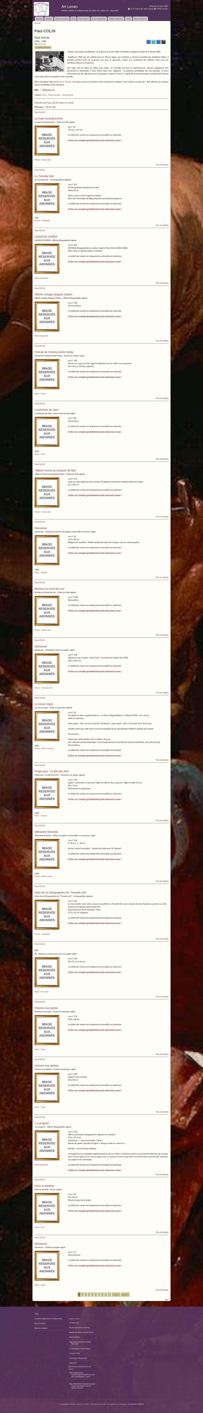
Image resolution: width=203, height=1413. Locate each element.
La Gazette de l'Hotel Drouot (79, 1348)
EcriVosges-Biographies (78, 1358)
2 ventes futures (43, 47)
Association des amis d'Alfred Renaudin (80, 1343)
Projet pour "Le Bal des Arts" (52, 771)
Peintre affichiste (67, 95)
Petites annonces (116, 18)
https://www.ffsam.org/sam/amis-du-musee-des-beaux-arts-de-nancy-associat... (82, 1386)
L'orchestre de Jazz (47, 409)
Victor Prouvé (65, 82)
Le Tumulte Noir (44, 176)
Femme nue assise (46, 1007)
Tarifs (128, 18)
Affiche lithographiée (41, 278)
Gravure (37, 220)
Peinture (37, 160)
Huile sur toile (46, 160)
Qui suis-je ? (84, 18)
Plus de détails (162, 165)
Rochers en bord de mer (49, 588)
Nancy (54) (42, 44)
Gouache (44, 572)
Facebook (148, 42)
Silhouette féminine (46, 831)
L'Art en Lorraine (61, 18)
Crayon (43, 393)
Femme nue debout (47, 1065)
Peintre (44, 95)
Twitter (153, 42)
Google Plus (163, 42)
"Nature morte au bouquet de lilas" (56, 470)
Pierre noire (44, 991)
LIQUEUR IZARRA (46, 236)
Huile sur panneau (48, 748)
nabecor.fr (73, 1363)
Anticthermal (74, 1322)
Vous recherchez (99, 18)
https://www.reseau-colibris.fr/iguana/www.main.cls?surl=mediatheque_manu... (82, 1374)
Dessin (37, 393)
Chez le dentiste (44, 1185)
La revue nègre (44, 704)
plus (166, 1299)
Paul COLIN (40, 112)
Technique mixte (47, 688)
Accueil (39, 18)
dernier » (125, 1294)
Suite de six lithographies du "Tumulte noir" (61, 892)
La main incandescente (49, 118)
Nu (36, 950)
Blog (73, 18)
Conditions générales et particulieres (48, 1318)
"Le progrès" (42, 1123)
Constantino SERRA (136, 1404)
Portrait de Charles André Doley (54, 352)
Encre (43, 454)
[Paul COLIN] (50, 71)
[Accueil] (41, 8)
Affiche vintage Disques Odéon (53, 294)
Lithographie (46, 220)
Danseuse (41, 528)
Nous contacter (40, 1323)
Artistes (49, 18)
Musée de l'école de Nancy (79, 1327)
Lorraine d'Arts (74, 1353)
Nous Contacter (140, 18)
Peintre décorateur (54, 95)
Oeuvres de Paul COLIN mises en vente (54, 102)
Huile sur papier (47, 876)
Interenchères (74, 1337)
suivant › (116, 1294)
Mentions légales (41, 1328)
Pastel (43, 1285)
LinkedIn (158, 42)
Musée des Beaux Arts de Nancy (81, 1332)
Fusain (43, 1049)
